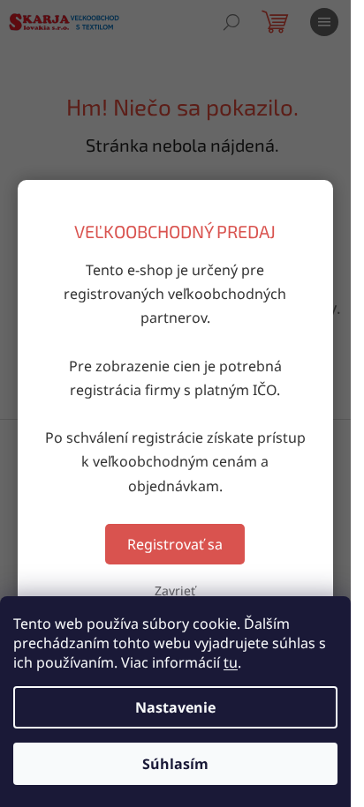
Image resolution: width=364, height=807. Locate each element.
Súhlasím (175, 763)
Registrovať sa (175, 544)
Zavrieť (175, 590)
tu (231, 662)
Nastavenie (175, 707)
